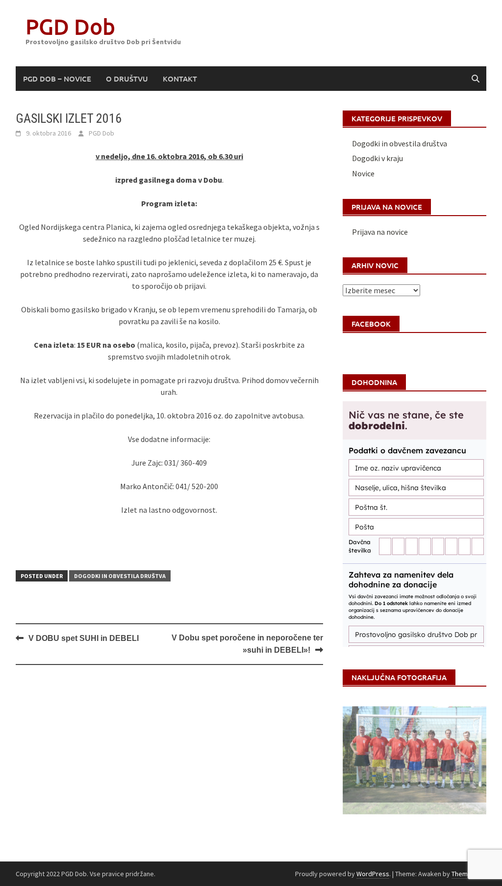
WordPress (372, 873)
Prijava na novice (380, 232)
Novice (363, 173)
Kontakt (180, 78)
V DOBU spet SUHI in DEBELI (83, 638)
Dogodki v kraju (377, 158)
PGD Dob (70, 26)
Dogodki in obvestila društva (120, 576)
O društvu (127, 78)
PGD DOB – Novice (57, 78)
